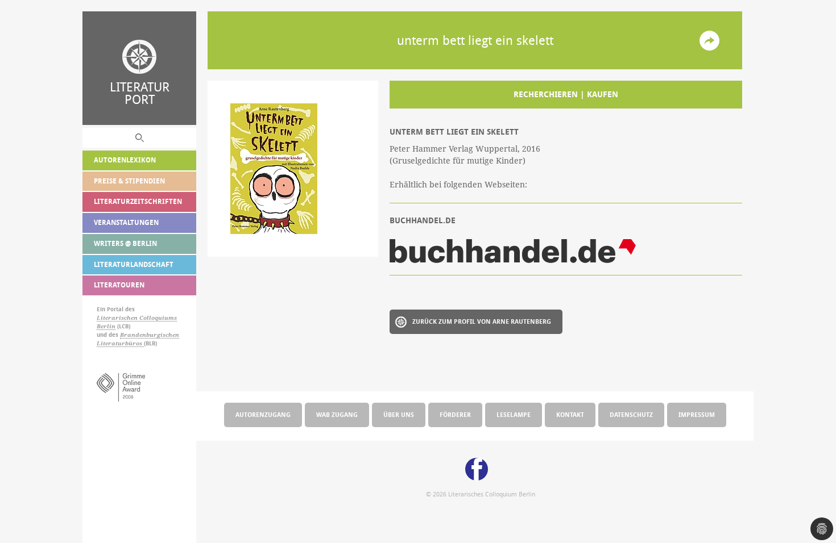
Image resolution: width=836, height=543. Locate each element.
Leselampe (513, 414)
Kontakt (570, 414)
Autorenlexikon (125, 160)
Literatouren (119, 285)
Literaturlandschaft (133, 264)
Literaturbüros (120, 343)
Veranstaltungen (126, 222)
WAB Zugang (337, 414)
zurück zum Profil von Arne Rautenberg (481, 321)
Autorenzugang (263, 414)
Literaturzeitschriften (138, 201)
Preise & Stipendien (129, 181)
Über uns (398, 414)
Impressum (696, 414)
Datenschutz (631, 414)
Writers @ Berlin (125, 243)
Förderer (455, 414)
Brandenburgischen (149, 335)
